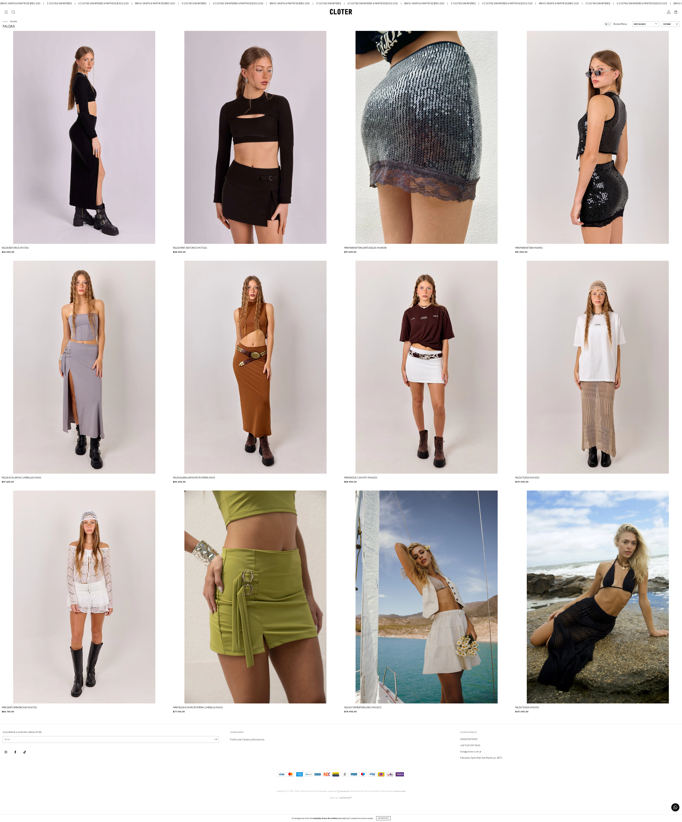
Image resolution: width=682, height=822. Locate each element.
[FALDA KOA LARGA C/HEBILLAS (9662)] (84, 387)
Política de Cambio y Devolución (247, 739)
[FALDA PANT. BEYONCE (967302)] (255, 157)
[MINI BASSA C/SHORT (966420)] (426, 387)
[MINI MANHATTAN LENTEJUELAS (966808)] (426, 157)
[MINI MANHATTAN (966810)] (597, 157)
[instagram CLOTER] (6, 752)
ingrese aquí (400, 791)
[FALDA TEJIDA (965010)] (597, 617)
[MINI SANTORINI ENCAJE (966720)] (84, 617)
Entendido (383, 818)
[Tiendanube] (339, 792)
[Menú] (6, 12)
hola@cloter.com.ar (470, 751)
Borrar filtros (620, 24)
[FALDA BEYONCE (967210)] (84, 157)
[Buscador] (13, 12)
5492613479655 (469, 739)
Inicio (5, 21)
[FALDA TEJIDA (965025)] (597, 387)
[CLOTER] (24, 752)
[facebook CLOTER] (15, 752)
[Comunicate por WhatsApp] (675, 807)
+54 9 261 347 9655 (470, 745)
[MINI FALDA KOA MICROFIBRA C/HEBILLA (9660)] (255, 617)
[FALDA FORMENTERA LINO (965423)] (426, 617)
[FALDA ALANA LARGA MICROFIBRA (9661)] (255, 387)
